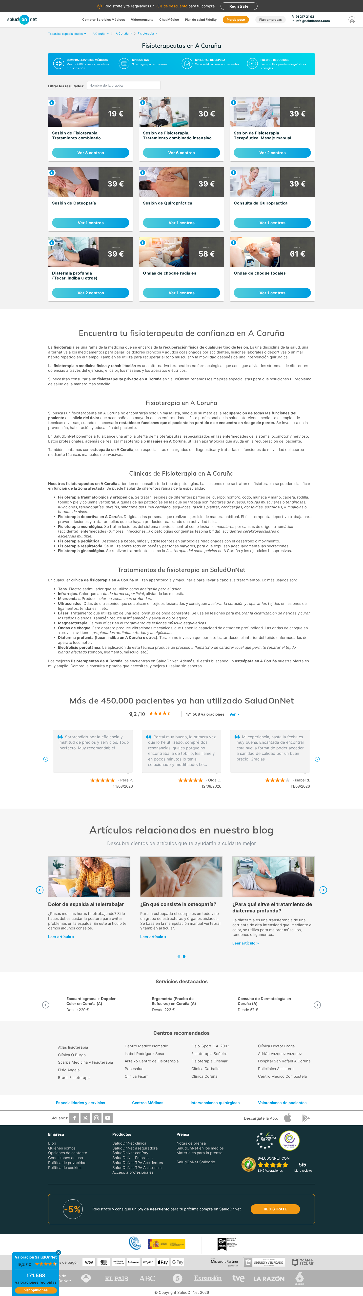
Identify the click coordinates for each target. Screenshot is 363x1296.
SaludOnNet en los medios (200, 1148)
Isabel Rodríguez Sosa (144, 1053)
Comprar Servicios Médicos (103, 19)
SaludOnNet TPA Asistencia (137, 1167)
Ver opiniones (36, 1290)
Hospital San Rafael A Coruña (284, 1061)
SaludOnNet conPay (130, 1152)
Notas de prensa (191, 1143)
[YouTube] (108, 1118)
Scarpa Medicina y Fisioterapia (85, 1062)
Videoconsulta (142, 19)
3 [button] (191, 802)
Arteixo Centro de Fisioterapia (152, 1061)
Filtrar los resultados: (66, 86)
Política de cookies (64, 1167)
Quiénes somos (62, 1148)
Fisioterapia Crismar (209, 1061)
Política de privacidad (67, 1162)
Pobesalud (134, 1068)
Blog (52, 1143)
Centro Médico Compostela (282, 1076)
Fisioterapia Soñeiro (209, 1053)
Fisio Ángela (69, 1070)
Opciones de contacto (67, 1152)
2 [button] (184, 802)
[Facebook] (74, 1118)
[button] (45, 759)
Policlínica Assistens (276, 1068)
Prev (40, 890)
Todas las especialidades (65, 34)
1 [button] (176, 802)
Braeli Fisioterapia (74, 1077)
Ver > (234, 714)
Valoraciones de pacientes (282, 1102)
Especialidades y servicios (80, 1102)
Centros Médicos (147, 1102)
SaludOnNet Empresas (132, 1157)
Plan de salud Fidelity (201, 19)
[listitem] (90, 129)
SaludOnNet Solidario (196, 1162)
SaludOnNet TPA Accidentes (137, 1162)
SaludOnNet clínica (129, 1143)
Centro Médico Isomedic (146, 1046)
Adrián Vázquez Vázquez (280, 1053)
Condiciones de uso (65, 1157)
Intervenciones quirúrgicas (215, 1102)
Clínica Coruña (204, 1076)
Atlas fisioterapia (73, 1047)
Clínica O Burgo (72, 1055)
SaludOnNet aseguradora (135, 1148)
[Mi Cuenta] (352, 19)
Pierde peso (236, 19)
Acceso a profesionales (133, 1172)
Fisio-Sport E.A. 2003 (210, 1046)
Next (323, 890)
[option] (181, 759)
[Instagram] (96, 1118)
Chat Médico (169, 19)
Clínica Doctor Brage (276, 1046)
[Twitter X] (85, 1118)
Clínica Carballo (205, 1068)
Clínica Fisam (136, 1076)
